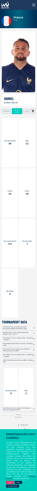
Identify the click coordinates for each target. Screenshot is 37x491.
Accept (10, 482)
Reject (18, 482)
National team (17, 111)
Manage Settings (12, 486)
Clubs (26, 111)
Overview (6, 111)
